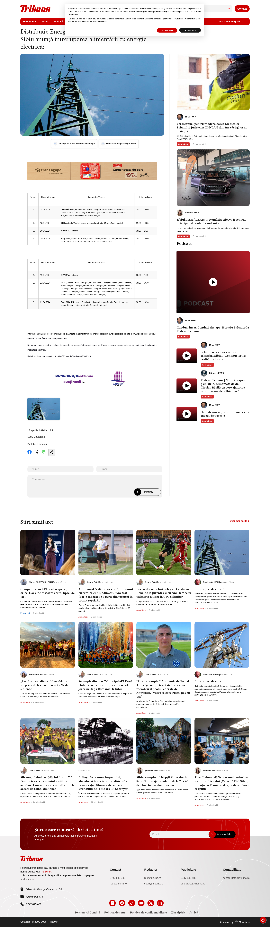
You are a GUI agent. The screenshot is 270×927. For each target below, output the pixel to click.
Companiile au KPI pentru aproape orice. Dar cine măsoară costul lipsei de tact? (47, 593)
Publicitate (188, 869)
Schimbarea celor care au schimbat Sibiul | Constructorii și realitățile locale (223, 356)
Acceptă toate (167, 30)
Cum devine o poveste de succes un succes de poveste (225, 414)
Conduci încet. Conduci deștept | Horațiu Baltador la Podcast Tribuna (213, 329)
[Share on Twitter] (36, 453)
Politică (58, 21)
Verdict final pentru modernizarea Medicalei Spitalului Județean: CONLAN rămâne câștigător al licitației (212, 127)
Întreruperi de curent (209, 589)
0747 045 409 (117, 878)
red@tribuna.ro (34, 896)
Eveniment (29, 21)
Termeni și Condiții (87, 912)
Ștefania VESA (152, 770)
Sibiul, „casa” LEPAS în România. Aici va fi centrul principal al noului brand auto (211, 221)
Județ (45, 21)
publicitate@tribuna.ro (193, 883)
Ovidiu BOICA (93, 582)
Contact (242, 8)
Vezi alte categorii (229, 21)
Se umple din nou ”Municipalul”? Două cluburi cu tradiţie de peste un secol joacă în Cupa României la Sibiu (105, 685)
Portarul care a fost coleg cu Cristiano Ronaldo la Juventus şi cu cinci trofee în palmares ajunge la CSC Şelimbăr (163, 593)
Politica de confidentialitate (148, 912)
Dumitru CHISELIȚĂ (212, 582)
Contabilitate (232, 869)
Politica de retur (115, 912)
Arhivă (193, 912)
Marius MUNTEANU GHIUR (41, 582)
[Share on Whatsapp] (43, 453)
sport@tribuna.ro (153, 883)
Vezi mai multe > (240, 521)
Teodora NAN (35, 674)
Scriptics (244, 922)
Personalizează (190, 30)
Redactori (151, 869)
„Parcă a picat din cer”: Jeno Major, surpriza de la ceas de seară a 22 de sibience (44, 685)
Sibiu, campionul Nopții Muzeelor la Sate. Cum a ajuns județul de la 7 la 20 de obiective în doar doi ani (162, 781)
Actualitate (183, 144)
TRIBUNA (45, 871)
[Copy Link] (52, 452)
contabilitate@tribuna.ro (236, 878)
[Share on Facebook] (29, 453)
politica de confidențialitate (151, 8)
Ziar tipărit (178, 912)
